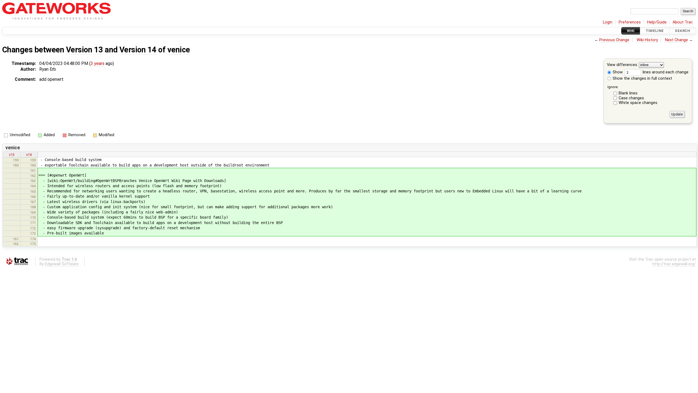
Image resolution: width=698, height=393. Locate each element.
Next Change (676, 40)
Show (617, 72)
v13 (11, 155)
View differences (622, 65)
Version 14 (138, 49)
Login (607, 22)
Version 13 (84, 49)
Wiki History (647, 40)
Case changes (631, 98)
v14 (29, 155)
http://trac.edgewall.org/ (674, 264)
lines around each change (665, 72)
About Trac (683, 22)
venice (178, 49)
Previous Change (614, 40)
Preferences (630, 22)
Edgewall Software (62, 264)
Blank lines (628, 93)
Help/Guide (657, 22)
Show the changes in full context (642, 78)
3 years (97, 63)
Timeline (655, 31)
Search (682, 31)
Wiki (631, 31)
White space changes (638, 102)
